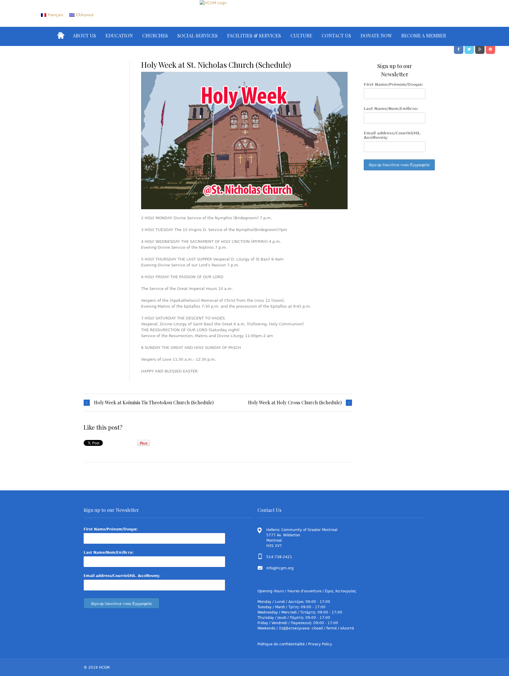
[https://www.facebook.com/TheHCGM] (458, 48)
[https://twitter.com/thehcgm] (469, 48)
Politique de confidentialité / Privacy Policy (294, 644)
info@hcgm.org (280, 568)
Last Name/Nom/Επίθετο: (391, 108)
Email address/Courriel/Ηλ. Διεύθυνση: (392, 135)
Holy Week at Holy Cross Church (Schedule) (295, 402)
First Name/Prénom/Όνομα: (393, 84)
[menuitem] (52, 15)
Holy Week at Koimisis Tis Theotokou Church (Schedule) (154, 402)
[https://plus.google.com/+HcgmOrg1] (480, 48)
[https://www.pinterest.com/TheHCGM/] (490, 48)
